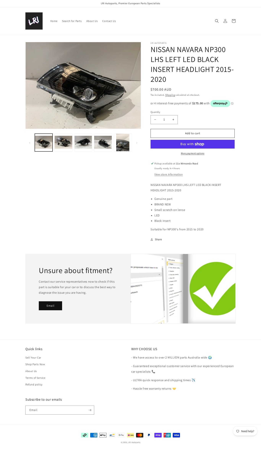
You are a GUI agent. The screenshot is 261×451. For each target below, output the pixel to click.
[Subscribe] (90, 410)
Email (50, 305)
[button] (217, 21)
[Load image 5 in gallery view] (123, 142)
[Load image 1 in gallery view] (44, 142)
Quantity (155, 112)
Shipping (170, 94)
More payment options (192, 153)
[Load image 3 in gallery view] (83, 142)
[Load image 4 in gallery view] (103, 142)
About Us (31, 371)
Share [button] (158, 239)
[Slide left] (29, 142)
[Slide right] (137, 142)
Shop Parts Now (35, 364)
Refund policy (33, 384)
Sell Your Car (33, 357)
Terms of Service (35, 377)
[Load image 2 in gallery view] (63, 142)
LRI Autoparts (134, 442)
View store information (168, 174)
